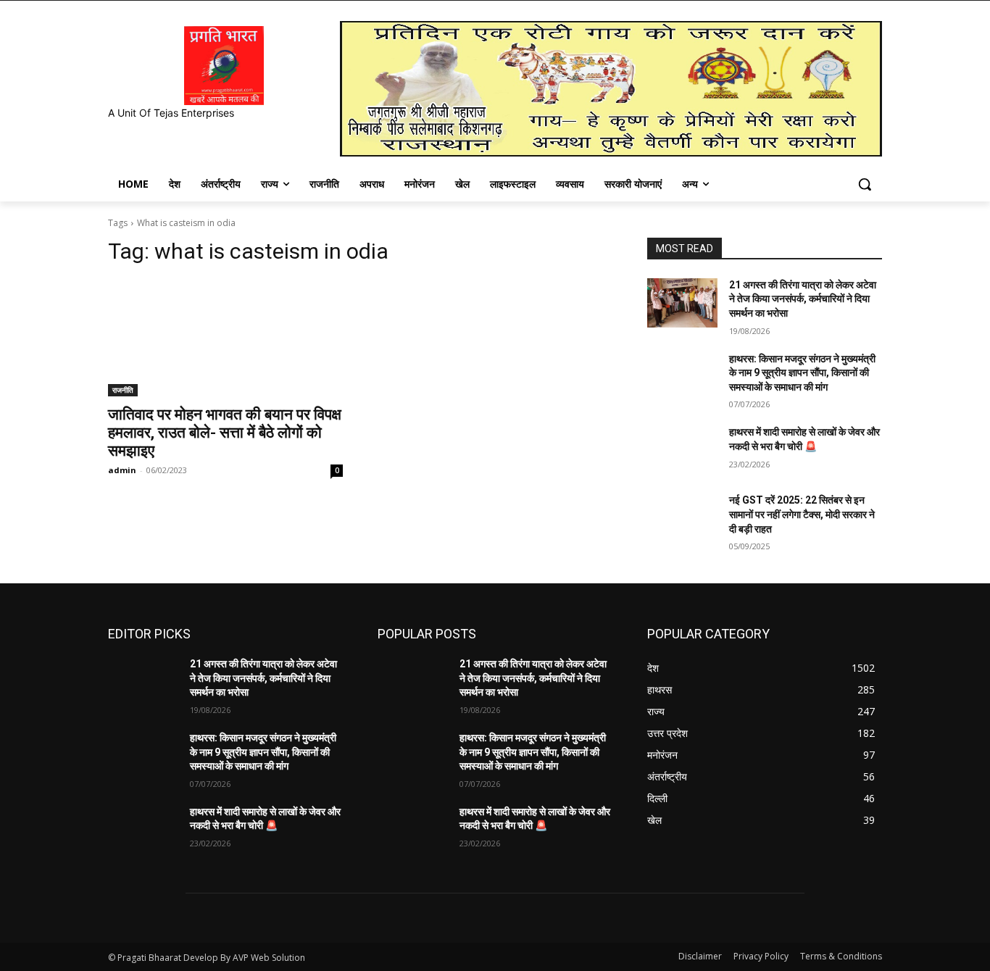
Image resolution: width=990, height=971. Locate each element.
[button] (864, 184)
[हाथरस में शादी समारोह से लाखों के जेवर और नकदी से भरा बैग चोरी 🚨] (682, 450)
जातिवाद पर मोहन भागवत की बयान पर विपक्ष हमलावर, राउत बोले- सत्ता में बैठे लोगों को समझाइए (224, 432)
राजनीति (122, 390)
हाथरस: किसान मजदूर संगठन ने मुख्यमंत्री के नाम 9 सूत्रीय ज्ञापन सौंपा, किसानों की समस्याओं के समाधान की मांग (802, 373)
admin (122, 469)
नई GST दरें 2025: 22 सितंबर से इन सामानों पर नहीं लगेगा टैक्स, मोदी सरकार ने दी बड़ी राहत (802, 514)
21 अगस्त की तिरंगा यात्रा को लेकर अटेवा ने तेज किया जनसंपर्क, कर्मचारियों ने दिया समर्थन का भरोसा (802, 299)
